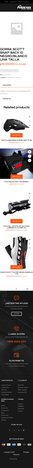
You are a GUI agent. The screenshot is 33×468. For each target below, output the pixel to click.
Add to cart (16, 135)
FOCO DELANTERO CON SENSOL (16, 181)
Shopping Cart (22, 392)
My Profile (21, 385)
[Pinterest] (23, 430)
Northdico (20, 459)
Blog (2, 413)
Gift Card (4, 390)
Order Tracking (22, 390)
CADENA (21, 406)
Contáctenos (5, 387)
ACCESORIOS (10, 77)
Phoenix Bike (19, 452)
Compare (29, 121)
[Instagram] (19, 430)
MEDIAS (18, 77)
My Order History (23, 387)
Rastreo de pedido (7, 417)
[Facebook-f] (9, 430)
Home (3, 405)
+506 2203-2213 (16, 341)
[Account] (16, 289)
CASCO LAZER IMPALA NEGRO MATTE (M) (16, 140)
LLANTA (20, 404)
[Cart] (27, 289)
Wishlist (3, 420)
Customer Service (6, 392)
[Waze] (14, 430)
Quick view (29, 116)
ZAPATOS (21, 408)
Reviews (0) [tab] (7, 98)
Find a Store (5, 394)
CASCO (20, 411)
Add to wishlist (29, 125)
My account (4, 415)
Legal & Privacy (6, 385)
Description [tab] (7, 85)
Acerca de (4, 408)
